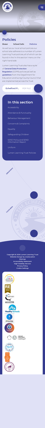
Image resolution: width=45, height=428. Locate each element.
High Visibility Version (22, 263)
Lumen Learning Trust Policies (22, 153)
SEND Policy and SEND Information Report (18, 141)
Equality (11, 129)
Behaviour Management (19, 118)
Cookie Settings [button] (22, 268)
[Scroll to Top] (22, 248)
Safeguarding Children (18, 134)
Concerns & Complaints (18, 124)
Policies (33, 44)
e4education (30, 257)
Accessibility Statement (22, 261)
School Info (18, 44)
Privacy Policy (22, 266)
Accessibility (13, 107)
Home (5, 44)
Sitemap (22, 259)
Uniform (12, 147)
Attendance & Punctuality (19, 113)
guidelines (7, 75)
